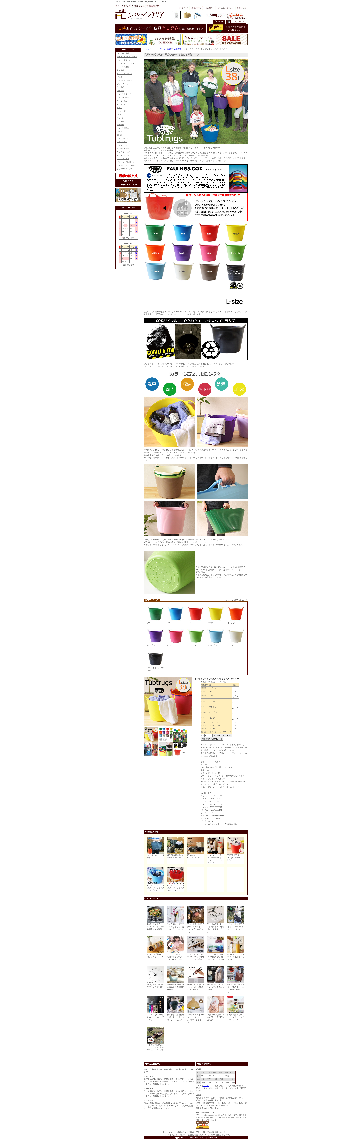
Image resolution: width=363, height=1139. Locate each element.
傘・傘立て (121, 104)
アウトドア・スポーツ (125, 63)
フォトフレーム (123, 84)
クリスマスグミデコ (124, 169)
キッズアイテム (123, 155)
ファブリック (122, 142)
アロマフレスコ (123, 159)
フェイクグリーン (124, 60)
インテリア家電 (123, 148)
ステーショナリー (124, 138)
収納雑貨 (120, 70)
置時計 (119, 135)
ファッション (122, 145)
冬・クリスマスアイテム (126, 165)
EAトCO (120, 114)
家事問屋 (120, 125)
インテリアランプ (124, 94)
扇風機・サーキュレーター (127, 57)
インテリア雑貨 (123, 67)
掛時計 (119, 131)
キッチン (120, 118)
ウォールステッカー (124, 80)
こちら (206, 1086)
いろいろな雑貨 (123, 53)
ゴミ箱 (119, 77)
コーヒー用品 (122, 101)
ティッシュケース (124, 97)
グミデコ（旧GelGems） (126, 162)
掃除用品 (120, 91)
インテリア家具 (123, 128)
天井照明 (120, 87)
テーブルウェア (123, 121)
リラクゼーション (124, 152)
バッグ (119, 108)
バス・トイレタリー (124, 74)
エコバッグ (121, 111)
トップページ (149, 49)
